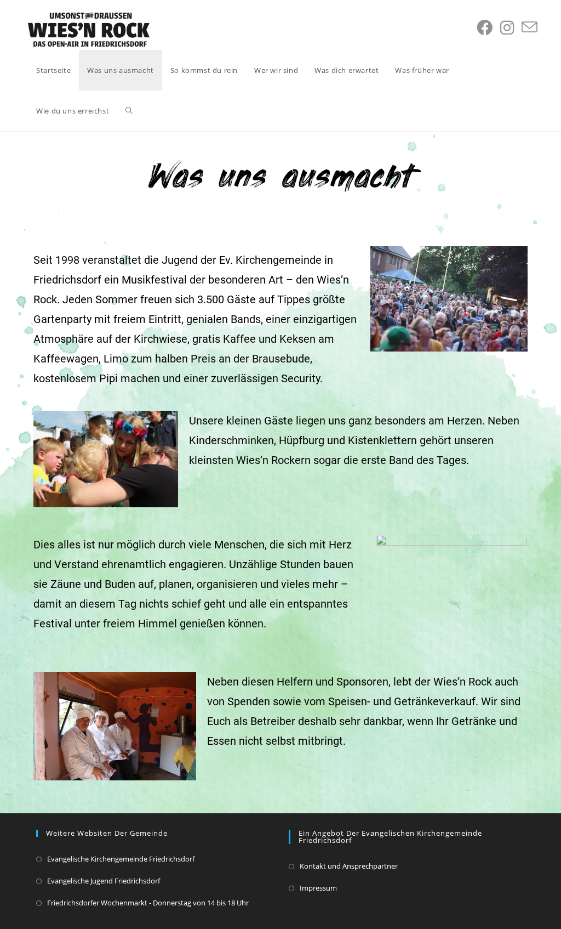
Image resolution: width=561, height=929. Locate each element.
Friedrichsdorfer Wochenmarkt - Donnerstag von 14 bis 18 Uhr (148, 903)
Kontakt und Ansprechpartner (349, 866)
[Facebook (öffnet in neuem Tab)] (485, 27)
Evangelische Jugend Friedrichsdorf (103, 881)
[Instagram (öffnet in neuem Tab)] (507, 27)
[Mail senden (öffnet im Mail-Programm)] (529, 27)
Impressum (318, 888)
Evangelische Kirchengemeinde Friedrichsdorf (120, 859)
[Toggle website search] (129, 110)
